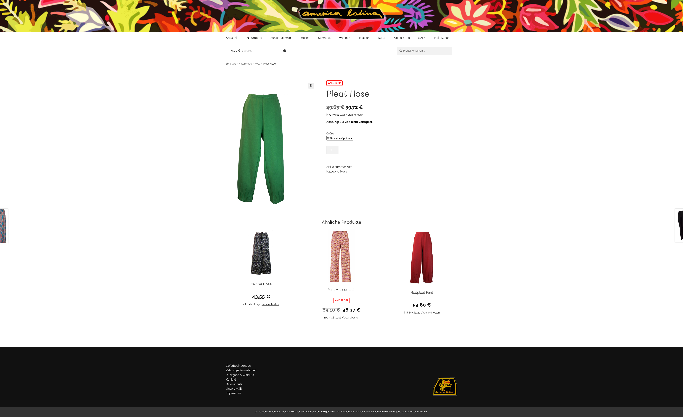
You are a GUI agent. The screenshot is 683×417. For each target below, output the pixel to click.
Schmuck (324, 37)
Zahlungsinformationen (241, 370)
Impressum (233, 393)
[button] (311, 86)
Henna (305, 37)
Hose (257, 63)
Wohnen (344, 37)
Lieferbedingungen (238, 365)
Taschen (364, 37)
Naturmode (254, 37)
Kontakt (231, 379)
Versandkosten (355, 114)
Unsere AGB (234, 388)
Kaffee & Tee (402, 37)
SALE (421, 37)
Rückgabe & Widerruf (240, 375)
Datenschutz (234, 384)
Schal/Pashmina (281, 37)
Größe (330, 133)
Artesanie (232, 37)
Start (233, 63)
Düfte (381, 37)
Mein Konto (441, 37)
